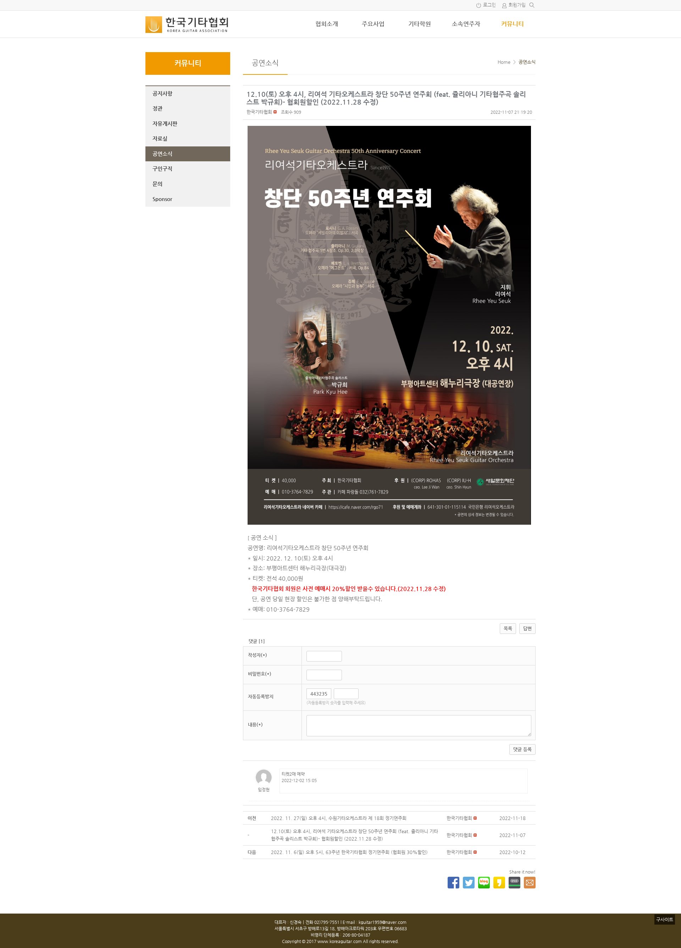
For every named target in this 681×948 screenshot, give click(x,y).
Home (504, 62)
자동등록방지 (260, 696)
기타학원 (419, 23)
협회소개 (326, 23)
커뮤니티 (512, 23)
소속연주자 (466, 23)
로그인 (489, 5)
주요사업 (373, 23)
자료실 (160, 138)
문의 (157, 184)
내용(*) (255, 724)
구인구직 (162, 169)
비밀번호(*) (259, 673)
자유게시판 (165, 124)
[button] (259, 112)
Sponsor (162, 199)
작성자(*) (257, 655)
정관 (157, 108)
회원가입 (517, 5)
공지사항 (162, 93)
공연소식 (162, 154)
